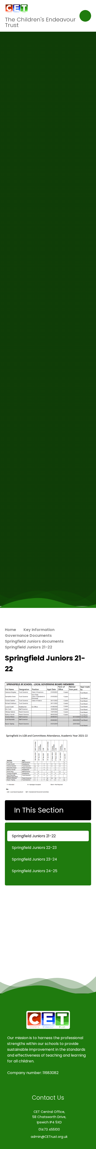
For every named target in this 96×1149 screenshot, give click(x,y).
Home (10, 629)
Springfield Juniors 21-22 (28, 647)
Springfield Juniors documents (34, 641)
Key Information (39, 629)
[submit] (85, 16)
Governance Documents (28, 635)
